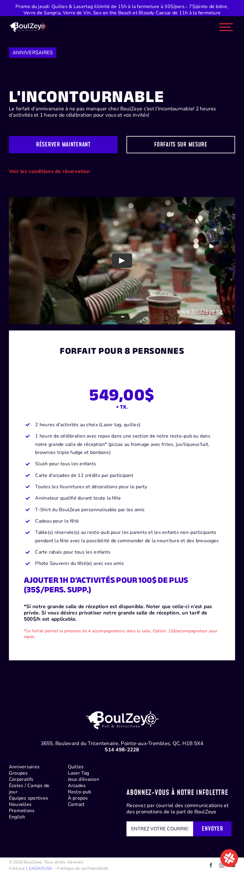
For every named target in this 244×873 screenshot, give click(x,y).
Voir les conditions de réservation (49, 171)
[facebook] (211, 865)
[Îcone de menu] (226, 20)
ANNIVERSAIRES (32, 52)
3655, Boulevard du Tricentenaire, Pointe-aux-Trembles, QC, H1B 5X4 (122, 743)
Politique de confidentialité (82, 868)
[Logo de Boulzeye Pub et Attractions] (28, 20)
